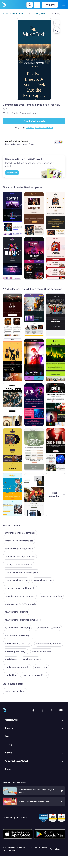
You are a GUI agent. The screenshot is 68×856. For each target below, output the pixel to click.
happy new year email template (20, 588)
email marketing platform (34, 675)
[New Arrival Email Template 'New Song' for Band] (55, 449)
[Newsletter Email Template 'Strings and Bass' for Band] (12, 359)
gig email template (43, 580)
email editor (10, 675)
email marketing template (48, 643)
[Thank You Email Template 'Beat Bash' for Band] (34, 404)
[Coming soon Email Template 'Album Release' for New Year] (34, 213)
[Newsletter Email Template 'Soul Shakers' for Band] (12, 449)
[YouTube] (61, 710)
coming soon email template (18, 564)
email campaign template (17, 667)
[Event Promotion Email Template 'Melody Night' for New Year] (55, 314)
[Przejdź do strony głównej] (3, 5)
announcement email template (20, 533)
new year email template (48, 627)
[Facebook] (33, 710)
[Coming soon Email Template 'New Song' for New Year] (12, 213)
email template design (15, 651)
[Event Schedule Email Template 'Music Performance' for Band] (34, 449)
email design (11, 659)
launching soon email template (20, 596)
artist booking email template (19, 540)
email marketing (31, 659)
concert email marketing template (21, 572)
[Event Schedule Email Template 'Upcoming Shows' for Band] (55, 258)
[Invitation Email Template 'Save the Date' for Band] (55, 359)
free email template (41, 651)
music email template (51, 596)
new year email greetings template (22, 619)
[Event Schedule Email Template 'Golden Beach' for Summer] (12, 494)
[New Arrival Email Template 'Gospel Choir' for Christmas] (12, 314)
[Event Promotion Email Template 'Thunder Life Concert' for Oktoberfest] (55, 404)
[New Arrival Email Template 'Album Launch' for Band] (34, 494)
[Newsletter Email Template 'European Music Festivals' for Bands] (34, 314)
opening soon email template (19, 635)
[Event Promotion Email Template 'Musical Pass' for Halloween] (34, 258)
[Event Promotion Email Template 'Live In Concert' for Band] (34, 359)
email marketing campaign (17, 643)
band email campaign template (20, 556)
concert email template (16, 580)
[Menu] (63, 4)
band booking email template (19, 548)
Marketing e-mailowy (15, 691)
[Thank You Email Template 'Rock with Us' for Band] (12, 404)
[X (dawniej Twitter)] (52, 710)
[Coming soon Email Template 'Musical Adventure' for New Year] (12, 258)
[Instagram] (42, 710)
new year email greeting (16, 612)
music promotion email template (20, 604)
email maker (41, 667)
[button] (56, 23)
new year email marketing (17, 627)
